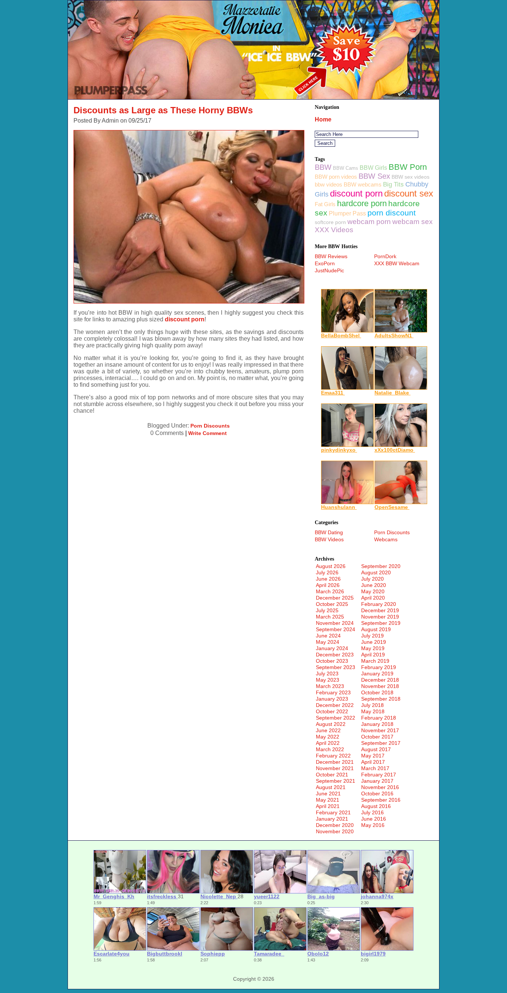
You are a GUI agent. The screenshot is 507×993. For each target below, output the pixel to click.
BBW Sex (374, 176)
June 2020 (373, 585)
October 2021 (332, 775)
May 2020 (373, 591)
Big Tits (393, 184)
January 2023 (332, 699)
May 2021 (327, 800)
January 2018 (377, 724)
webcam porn (369, 221)
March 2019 (375, 661)
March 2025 (330, 617)
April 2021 (328, 806)
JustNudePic (329, 270)
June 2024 (328, 636)
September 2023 (335, 667)
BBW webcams (363, 184)
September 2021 (335, 781)
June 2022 (328, 730)
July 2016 (372, 812)
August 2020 (376, 572)
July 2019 (372, 636)
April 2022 (328, 743)
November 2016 (380, 787)
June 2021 (328, 793)
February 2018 (378, 718)
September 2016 (380, 800)
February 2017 (378, 775)
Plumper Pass (347, 213)
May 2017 (373, 756)
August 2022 (331, 724)
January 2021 (332, 819)
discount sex (408, 193)
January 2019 (377, 673)
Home (323, 119)
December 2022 (335, 705)
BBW (323, 167)
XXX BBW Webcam (396, 263)
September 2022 (335, 718)
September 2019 (380, 623)
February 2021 (333, 812)
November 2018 (380, 686)
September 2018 (380, 699)
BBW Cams (345, 168)
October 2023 (332, 661)
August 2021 (331, 787)
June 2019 (373, 642)
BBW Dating (329, 532)
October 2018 (377, 692)
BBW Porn (408, 167)
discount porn (185, 319)
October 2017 (377, 737)
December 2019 (380, 610)
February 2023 (333, 692)
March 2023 (330, 686)
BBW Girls (373, 167)
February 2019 (378, 667)
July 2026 (327, 572)
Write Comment (207, 433)
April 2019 (373, 655)
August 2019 (376, 629)
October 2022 (332, 711)
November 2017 (380, 730)
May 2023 (327, 680)
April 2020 (373, 598)
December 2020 (335, 825)
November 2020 (335, 831)
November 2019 (380, 617)
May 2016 (373, 825)
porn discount (391, 212)
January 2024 (332, 648)
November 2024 (335, 623)
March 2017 (375, 768)
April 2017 (373, 762)
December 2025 (335, 598)
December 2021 (335, 762)
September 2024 (335, 629)
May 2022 (327, 737)
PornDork (385, 256)
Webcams (386, 539)
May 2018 (373, 711)
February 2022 (333, 756)
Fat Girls (325, 204)
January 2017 (377, 781)
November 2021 (335, 768)
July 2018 (372, 705)
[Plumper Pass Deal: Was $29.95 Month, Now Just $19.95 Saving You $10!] (253, 97)
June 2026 (328, 579)
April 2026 (328, 585)
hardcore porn (362, 203)
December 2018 (380, 680)
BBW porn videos (336, 176)
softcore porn (330, 222)
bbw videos (328, 184)
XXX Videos (334, 230)
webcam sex (412, 221)
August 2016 (376, 806)
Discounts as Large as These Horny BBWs (163, 110)
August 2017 (376, 749)
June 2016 (373, 819)
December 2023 (335, 655)
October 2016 (377, 793)
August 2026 (331, 566)
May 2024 (327, 642)
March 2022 (330, 749)
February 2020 (378, 604)
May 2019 (373, 648)
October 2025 (332, 604)
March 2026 (330, 591)
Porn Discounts (210, 426)
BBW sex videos (410, 177)
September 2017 (380, 743)
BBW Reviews (331, 256)
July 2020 (372, 579)
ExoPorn (325, 263)
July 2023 (327, 673)
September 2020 (380, 566)
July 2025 (327, 610)
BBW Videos (329, 539)
